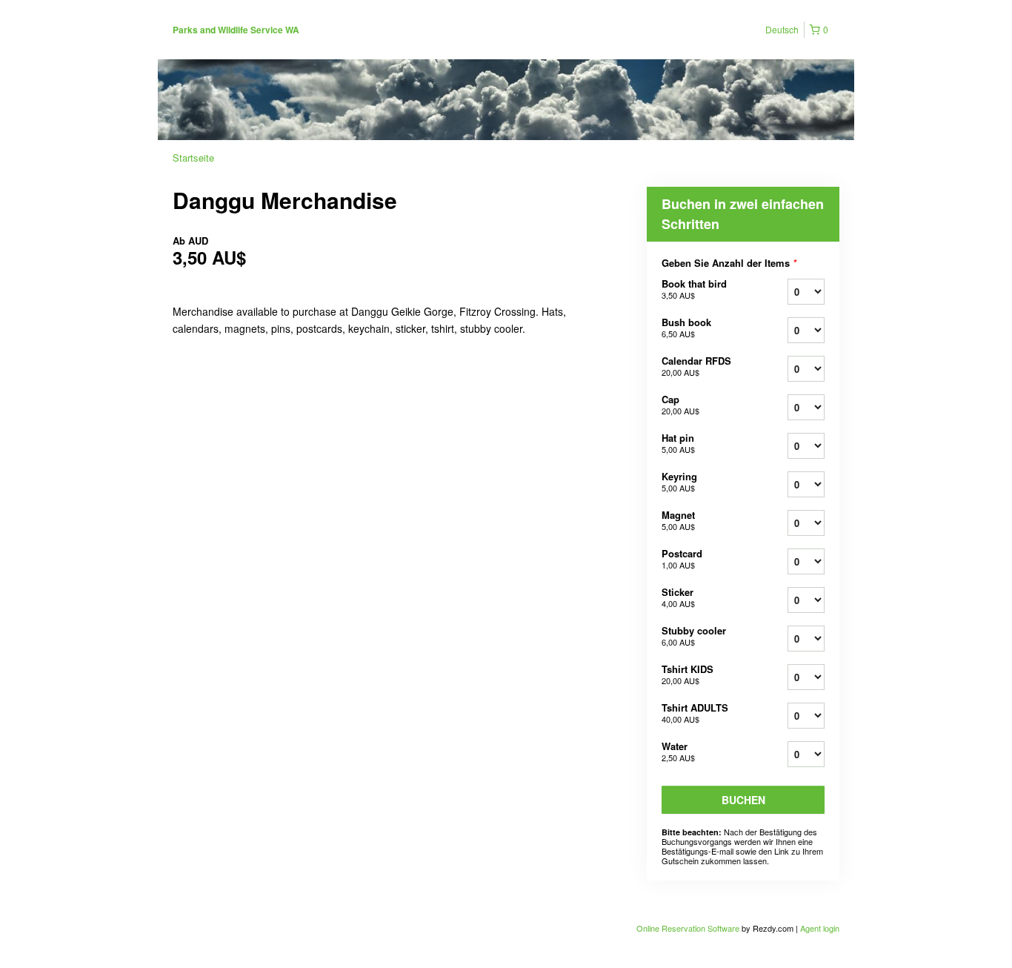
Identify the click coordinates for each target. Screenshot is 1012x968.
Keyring (679, 481)
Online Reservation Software (687, 928)
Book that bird (694, 288)
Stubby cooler (694, 635)
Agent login (819, 928)
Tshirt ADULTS (695, 712)
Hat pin (678, 443)
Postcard (682, 558)
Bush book (686, 327)
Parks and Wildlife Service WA (236, 29)
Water (678, 751)
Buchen (743, 799)
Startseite (193, 157)
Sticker (678, 597)
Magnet (678, 520)
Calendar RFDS (696, 366)
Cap (680, 404)
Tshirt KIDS (687, 674)
